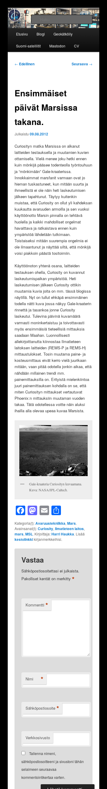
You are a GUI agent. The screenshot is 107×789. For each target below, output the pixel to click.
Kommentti (37, 605)
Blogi (41, 33)
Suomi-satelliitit (28, 45)
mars (19, 534)
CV (76, 45)
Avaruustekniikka (50, 523)
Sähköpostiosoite (42, 708)
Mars (71, 523)
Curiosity (45, 528)
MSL (29, 534)
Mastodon (57, 45)
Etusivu (22, 33)
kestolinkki (24, 539)
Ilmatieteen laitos (69, 528)
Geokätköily (63, 33)
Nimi (34, 679)
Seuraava (82, 64)
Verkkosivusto (38, 737)
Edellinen (24, 64)
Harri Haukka (62, 534)
